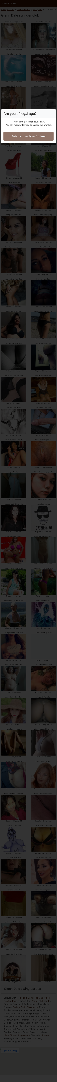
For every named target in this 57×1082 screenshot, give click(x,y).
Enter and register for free (29, 136)
